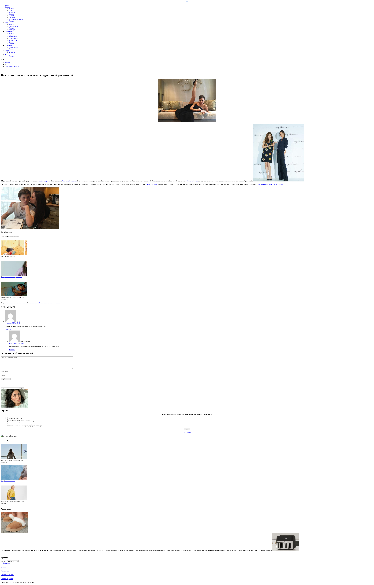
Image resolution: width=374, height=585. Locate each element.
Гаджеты (11, 43)
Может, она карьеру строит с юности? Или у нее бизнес (25, 422)
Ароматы (12, 12)
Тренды (11, 21)
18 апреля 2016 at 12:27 (16, 343)
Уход (10, 10)
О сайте (4, 567)
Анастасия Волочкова (69, 181)
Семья (11, 49)
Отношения (8, 45)
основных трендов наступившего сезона (269, 184)
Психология (13, 36)
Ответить (8, 329)
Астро (7, 51)
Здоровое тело (13, 38)
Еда (10, 35)
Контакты (5, 571)
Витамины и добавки (16, 19)
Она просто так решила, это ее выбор (19, 424)
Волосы (11, 15)
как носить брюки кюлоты (40, 303)
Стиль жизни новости (12, 66)
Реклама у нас (7, 579)
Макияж (11, 14)
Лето (6, 54)
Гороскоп (12, 52)
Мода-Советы (13, 26)
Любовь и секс (13, 47)
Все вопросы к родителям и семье (18, 420)
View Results (187, 433)
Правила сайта (7, 575)
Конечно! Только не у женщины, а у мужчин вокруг (24, 426)
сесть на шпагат (55, 303)
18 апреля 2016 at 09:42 (12, 323)
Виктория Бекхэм (192, 181)
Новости (7, 5)
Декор (11, 42)
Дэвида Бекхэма (152, 184)
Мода (6, 22)
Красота (7, 7)
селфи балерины (44, 181)
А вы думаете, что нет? (14, 418)
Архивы (3, 561)
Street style (12, 29)
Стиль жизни (9, 31)
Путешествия (13, 40)
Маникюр (12, 17)
